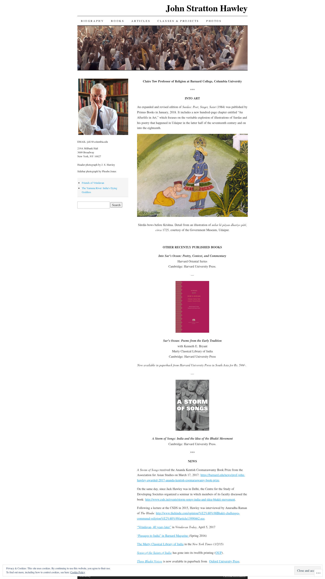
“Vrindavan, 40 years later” (154, 527)
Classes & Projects (178, 21)
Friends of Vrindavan (93, 182)
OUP (219, 553)
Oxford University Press (224, 561)
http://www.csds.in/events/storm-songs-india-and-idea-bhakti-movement (190, 499)
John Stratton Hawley (207, 7)
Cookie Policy (77, 572)
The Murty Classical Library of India (160, 544)
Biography (92, 21)
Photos (214, 21)
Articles (140, 21)
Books (117, 21)
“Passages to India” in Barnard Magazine (163, 535)
